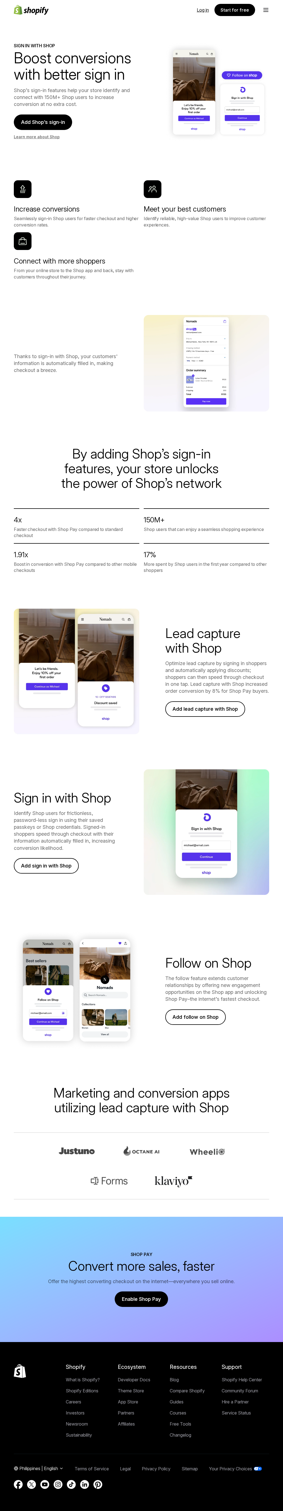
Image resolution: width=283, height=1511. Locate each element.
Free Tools (180, 1424)
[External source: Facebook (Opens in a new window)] (18, 1484)
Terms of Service (92, 1468)
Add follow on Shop (195, 1017)
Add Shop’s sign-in (43, 122)
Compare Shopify (187, 1390)
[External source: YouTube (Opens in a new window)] (44, 1484)
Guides (177, 1402)
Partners (126, 1413)
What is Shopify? (83, 1379)
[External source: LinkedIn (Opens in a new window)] (84, 1484)
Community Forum (240, 1390)
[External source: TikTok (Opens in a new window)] (71, 1484)
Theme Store (131, 1390)
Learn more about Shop (37, 136)
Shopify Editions (82, 1390)
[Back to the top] (20, 1371)
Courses (178, 1413)
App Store (128, 1402)
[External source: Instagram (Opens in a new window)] (58, 1484)
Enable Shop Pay (141, 1299)
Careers (73, 1402)
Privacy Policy (156, 1468)
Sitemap (190, 1468)
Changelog (180, 1435)
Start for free (235, 10)
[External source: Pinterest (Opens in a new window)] (97, 1484)
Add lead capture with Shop (205, 709)
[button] (266, 10)
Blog (174, 1379)
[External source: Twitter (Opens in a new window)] (31, 1484)
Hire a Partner (235, 1402)
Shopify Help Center (242, 1379)
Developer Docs (134, 1379)
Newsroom (77, 1424)
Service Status (236, 1413)
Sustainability (79, 1435)
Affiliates (126, 1424)
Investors (75, 1413)
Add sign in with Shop (46, 866)
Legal (125, 1468)
